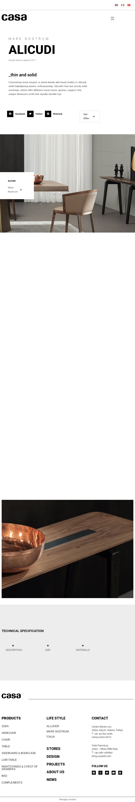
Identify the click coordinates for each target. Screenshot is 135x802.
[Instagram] (100, 773)
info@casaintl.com (101, 756)
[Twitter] (107, 773)
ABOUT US (55, 772)
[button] (17, 114)
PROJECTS (56, 764)
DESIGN (53, 757)
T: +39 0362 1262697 (102, 752)
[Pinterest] (120, 773)
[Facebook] (94, 773)
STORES (53, 749)
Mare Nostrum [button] (13, 189)
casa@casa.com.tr (101, 737)
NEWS (52, 780)
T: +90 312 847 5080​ (102, 733)
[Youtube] (113, 773)
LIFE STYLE (56, 718)
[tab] (13, 648)
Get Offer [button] (86, 116)
